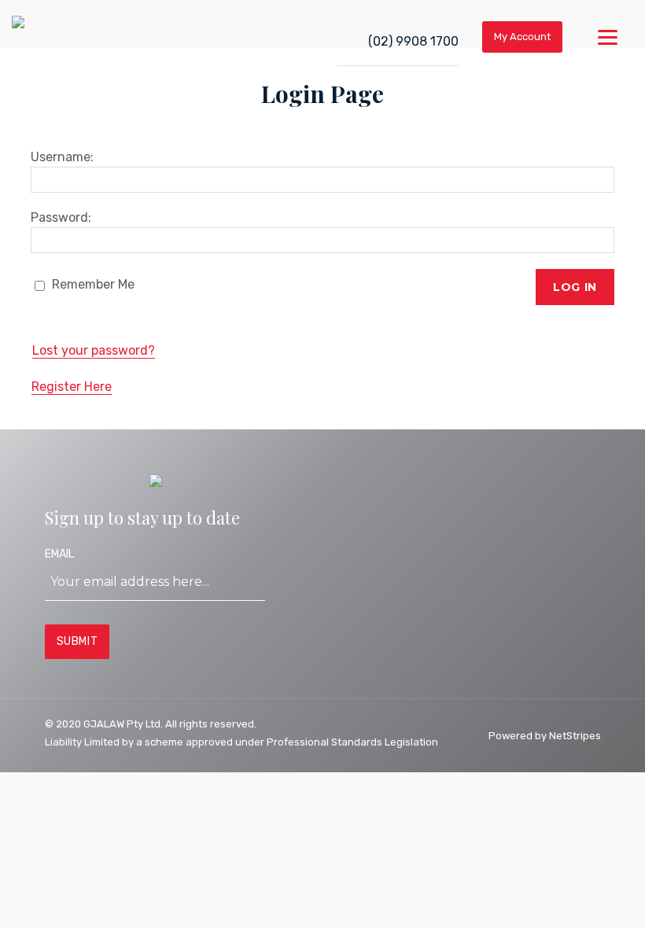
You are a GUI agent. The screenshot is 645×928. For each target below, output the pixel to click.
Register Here (71, 386)
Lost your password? (93, 350)
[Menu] (607, 37)
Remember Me (92, 284)
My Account (522, 36)
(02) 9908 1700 (413, 41)
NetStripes (575, 736)
